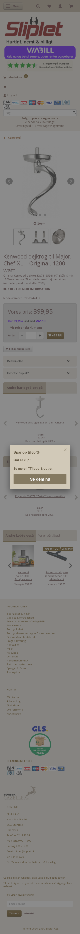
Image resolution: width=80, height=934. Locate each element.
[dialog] (40, 467)
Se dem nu (40, 479)
